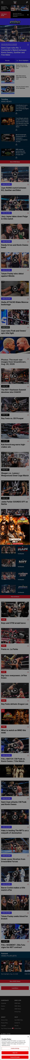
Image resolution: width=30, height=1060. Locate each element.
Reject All (15, 1052)
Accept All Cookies (15, 1057)
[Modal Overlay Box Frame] (15, 530)
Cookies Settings (15, 1048)
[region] (15, 1047)
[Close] (28, 1036)
